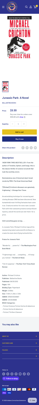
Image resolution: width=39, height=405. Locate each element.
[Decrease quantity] (12, 124)
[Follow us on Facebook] (3, 373)
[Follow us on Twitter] (7, 373)
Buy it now (20, 139)
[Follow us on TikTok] (24, 373)
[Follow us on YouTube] (20, 373)
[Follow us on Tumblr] (28, 373)
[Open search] (26, 7)
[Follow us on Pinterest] (16, 373)
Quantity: (5, 124)
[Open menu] (3, 7)
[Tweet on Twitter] (31, 147)
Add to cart (19, 132)
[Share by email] (35, 147)
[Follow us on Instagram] (11, 373)
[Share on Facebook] (22, 147)
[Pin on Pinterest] (27, 147)
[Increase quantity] (24, 124)
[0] (35, 7)
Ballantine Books (9, 103)
